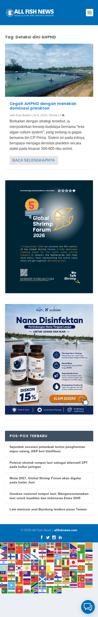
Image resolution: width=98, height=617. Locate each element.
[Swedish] (42, 585)
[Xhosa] (35, 590)
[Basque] (50, 545)
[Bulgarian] (81, 545)
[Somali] (11, 585)
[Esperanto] (81, 551)
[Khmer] (11, 568)
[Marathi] (35, 573)
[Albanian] (11, 545)
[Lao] (42, 568)
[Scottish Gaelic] (42, 579)
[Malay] (4, 573)
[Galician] (35, 556)
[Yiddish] (42, 590)
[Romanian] (19, 579)
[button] (88, 607)
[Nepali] (58, 573)
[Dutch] (66, 551)
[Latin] (50, 568)
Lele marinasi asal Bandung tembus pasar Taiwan (48, 509)
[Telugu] (66, 585)
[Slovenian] (4, 585)
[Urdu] (4, 590)
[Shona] (66, 579)
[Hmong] (19, 562)
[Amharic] (19, 545)
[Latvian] (58, 568)
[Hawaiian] (89, 556)
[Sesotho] (58, 579)
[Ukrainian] (89, 585)
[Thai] (73, 585)
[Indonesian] (50, 562)
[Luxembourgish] (73, 568)
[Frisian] (27, 556)
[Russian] (27, 579)
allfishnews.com (65, 530)
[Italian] (66, 562)
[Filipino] (4, 556)
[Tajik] (50, 585)
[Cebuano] (4, 551)
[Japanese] (73, 562)
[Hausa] (81, 556)
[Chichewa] (11, 551)
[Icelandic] (35, 562)
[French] (19, 556)
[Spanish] (19, 585)
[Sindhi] (73, 579)
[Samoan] (35, 579)
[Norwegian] (66, 573)
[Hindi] (11, 562)
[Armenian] (35, 545)
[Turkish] (81, 585)
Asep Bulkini (23, 115)
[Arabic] (27, 545)
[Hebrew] (4, 562)
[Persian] (81, 573)
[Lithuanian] (66, 568)
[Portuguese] (4, 579)
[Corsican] (35, 551)
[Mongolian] (42, 573)
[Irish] (58, 562)
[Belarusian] (58, 545)
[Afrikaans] (4, 545)
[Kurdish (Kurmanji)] (27, 568)
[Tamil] (58, 585)
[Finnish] (11, 556)
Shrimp (53, 115)
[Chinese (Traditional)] (27, 551)
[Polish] (89, 573)
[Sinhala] (81, 579)
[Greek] (58, 556)
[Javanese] (81, 562)
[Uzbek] (11, 590)
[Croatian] (42, 551)
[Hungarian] (27, 562)
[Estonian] (89, 551)
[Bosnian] (73, 545)
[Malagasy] (89, 568)
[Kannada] (89, 562)
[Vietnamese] (19, 590)
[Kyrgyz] (35, 568)
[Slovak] (89, 579)
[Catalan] (89, 545)
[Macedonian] (81, 568)
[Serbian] (50, 579)
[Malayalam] (11, 573)
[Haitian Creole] (73, 556)
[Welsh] (27, 590)
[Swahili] (35, 585)
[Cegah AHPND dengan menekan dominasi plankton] (49, 70)
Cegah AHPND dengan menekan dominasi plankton (43, 106)
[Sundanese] (27, 585)
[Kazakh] (4, 568)
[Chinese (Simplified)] (19, 551)
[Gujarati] (66, 556)
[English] (73, 551)
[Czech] (50, 551)
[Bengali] (66, 545)
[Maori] (27, 573)
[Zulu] (58, 590)
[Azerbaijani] (42, 545)
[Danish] (58, 551)
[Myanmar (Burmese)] (50, 573)
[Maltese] (19, 573)
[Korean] (19, 568)
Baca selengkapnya (33, 160)
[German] (50, 556)
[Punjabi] (11, 579)
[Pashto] (73, 573)
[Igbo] (42, 562)
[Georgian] (42, 556)
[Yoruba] (50, 590)
